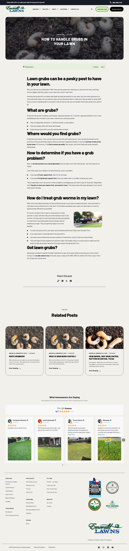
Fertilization (8, 512)
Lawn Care (8, 478)
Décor (27, 523)
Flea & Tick (29, 492)
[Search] (92, 9)
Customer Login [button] (102, 9)
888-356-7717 (117, 3)
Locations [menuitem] (63, 9)
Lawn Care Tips (51, 485)
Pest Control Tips (52, 489)
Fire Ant (28, 489)
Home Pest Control (31, 482)
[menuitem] (40, 9)
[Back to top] (125, 547)
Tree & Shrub (9, 508)
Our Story (49, 503)
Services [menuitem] (36, 9)
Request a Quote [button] (117, 9)
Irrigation (28, 513)
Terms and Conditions (39, 547)
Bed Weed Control (31, 506)
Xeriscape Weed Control (33, 509)
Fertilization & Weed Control (11, 483)
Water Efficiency (10, 498)
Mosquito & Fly (30, 485)
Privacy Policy (51, 547)
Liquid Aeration (9, 487)
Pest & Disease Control (12, 515)
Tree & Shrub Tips (52, 492)
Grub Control (9, 494)
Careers (49, 506)
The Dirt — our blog (52, 482)
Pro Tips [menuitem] (45, 9)
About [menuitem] (54, 9)
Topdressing (9, 491)
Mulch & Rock (30, 503)
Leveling (7, 501)
